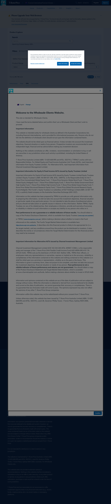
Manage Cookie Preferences (37, 63)
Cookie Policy (57, 59)
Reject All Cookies (62, 63)
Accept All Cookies (75, 63)
